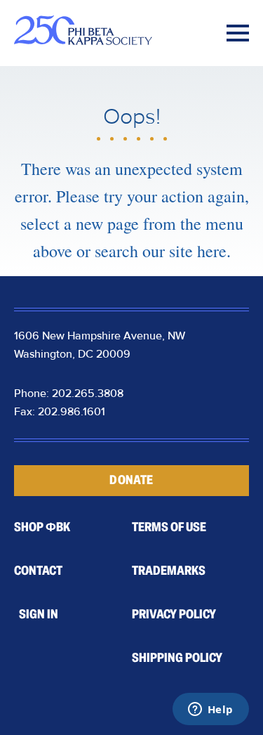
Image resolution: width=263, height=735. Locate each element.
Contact (38, 570)
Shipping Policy (177, 657)
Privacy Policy (174, 614)
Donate (131, 480)
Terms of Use (169, 527)
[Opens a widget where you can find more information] (210, 710)
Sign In (38, 614)
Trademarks (168, 570)
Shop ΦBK (42, 527)
